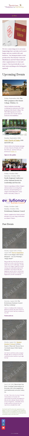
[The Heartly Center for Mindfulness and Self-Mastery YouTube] (3, 427)
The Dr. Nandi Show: (18, 252)
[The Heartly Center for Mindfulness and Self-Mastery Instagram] (3, 424)
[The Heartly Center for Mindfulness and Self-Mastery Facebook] (3, 421)
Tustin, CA (13, 151)
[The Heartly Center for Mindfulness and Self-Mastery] (14, 6)
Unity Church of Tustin (12, 140)
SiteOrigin (16, 433)
